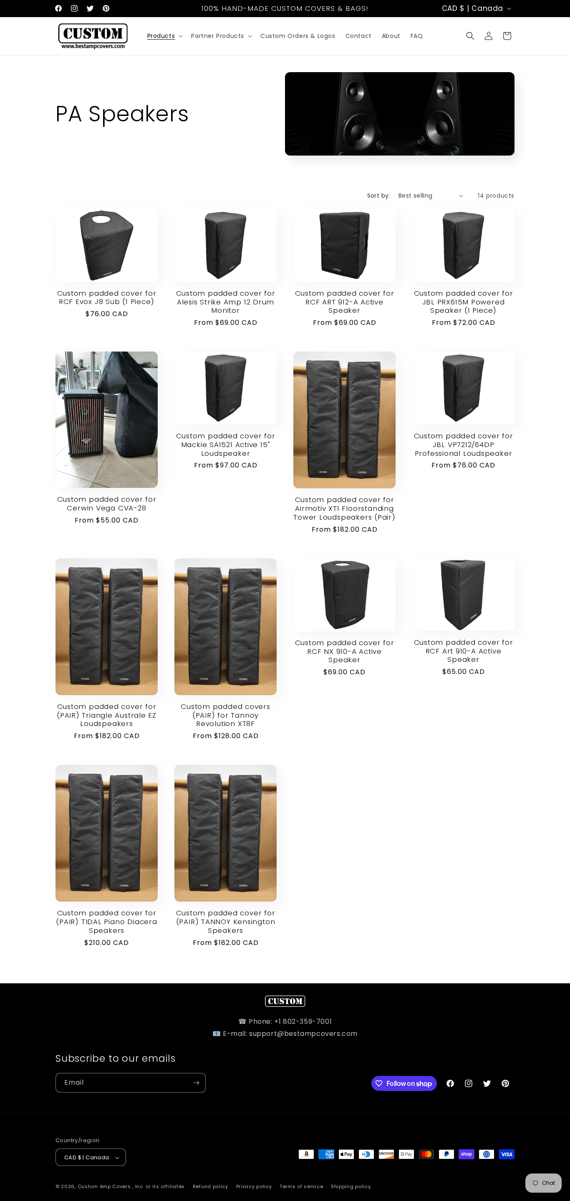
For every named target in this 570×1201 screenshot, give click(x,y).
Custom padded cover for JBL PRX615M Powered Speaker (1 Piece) (463, 302)
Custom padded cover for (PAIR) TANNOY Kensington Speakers (225, 922)
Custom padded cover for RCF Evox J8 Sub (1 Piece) (106, 298)
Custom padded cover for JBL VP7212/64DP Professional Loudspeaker (463, 444)
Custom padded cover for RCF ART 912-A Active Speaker (344, 302)
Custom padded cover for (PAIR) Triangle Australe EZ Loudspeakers (106, 715)
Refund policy (210, 1186)
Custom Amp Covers (104, 1186)
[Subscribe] (196, 1083)
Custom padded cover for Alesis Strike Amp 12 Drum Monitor (225, 302)
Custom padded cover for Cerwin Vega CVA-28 (106, 504)
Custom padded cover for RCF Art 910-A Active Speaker (463, 651)
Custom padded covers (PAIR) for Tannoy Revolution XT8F (225, 715)
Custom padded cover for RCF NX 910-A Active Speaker (344, 651)
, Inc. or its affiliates (158, 1186)
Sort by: (378, 195)
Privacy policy (254, 1186)
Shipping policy (351, 1186)
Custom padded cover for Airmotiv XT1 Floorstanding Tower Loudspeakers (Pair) (344, 508)
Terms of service (301, 1186)
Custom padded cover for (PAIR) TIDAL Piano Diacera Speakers (106, 922)
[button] (164, 36)
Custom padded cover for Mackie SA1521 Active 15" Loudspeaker (225, 444)
